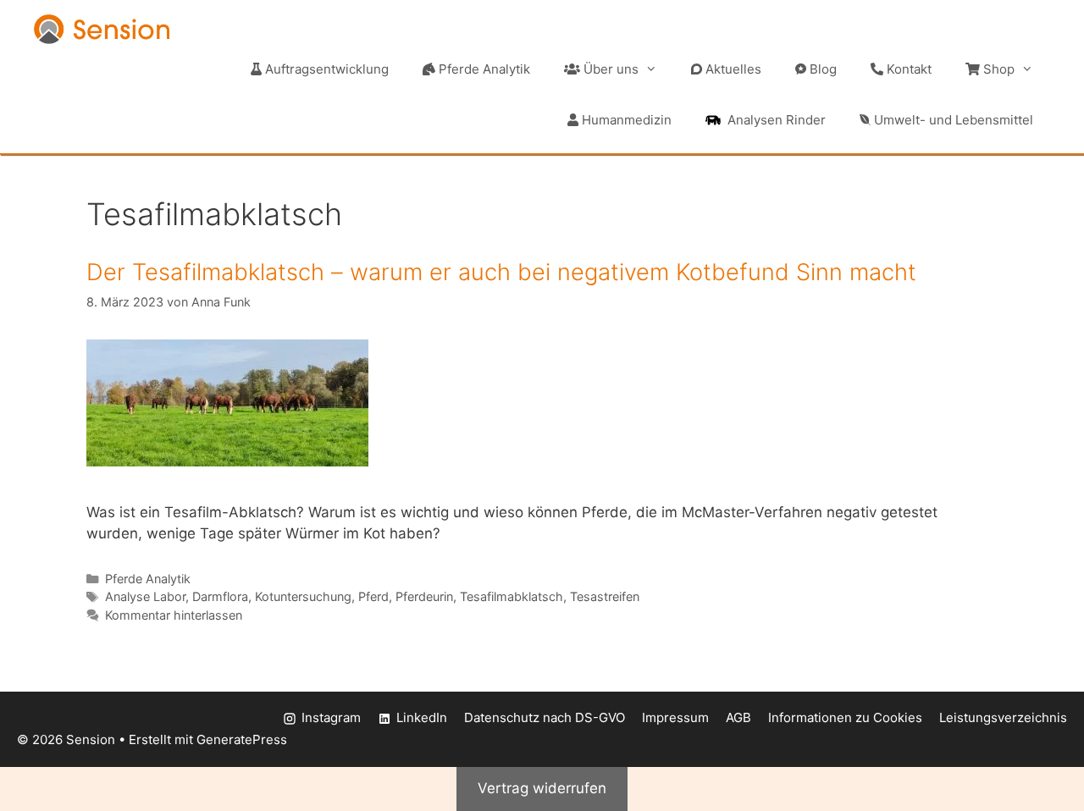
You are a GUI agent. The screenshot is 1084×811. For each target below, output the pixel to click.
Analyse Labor (145, 596)
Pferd (373, 596)
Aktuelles (731, 69)
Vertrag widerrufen (542, 788)
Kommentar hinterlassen (173, 615)
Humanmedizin (625, 120)
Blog (821, 69)
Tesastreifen (604, 596)
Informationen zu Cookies (845, 717)
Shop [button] (997, 69)
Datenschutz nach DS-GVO (544, 717)
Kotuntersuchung (303, 596)
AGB (738, 717)
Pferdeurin (424, 596)
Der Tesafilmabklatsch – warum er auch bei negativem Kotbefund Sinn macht (501, 272)
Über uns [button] (609, 69)
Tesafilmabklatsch (511, 596)
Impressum (675, 717)
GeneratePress (241, 739)
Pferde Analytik (482, 69)
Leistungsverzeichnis (1003, 717)
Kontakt (907, 69)
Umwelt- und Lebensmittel (952, 120)
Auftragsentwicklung (325, 69)
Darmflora (220, 596)
